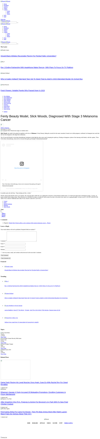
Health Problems (8, 204)
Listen (8, 11)
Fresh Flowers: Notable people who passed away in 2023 (23, 90)
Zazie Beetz (7, 106)
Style (5, 15)
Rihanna (6, 205)
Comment (3, 241)
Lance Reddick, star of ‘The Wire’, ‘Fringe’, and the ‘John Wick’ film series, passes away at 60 (32, 310)
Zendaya (6, 104)
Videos (5, 8)
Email (2, 246)
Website (3, 249)
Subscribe (3, 19)
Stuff (5, 16)
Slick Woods (7, 207)
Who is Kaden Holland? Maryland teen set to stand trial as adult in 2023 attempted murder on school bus (42, 79)
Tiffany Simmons (5, 127)
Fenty (5, 202)
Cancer (5, 201)
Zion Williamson (8, 97)
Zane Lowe (6, 107)
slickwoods (18, 188)
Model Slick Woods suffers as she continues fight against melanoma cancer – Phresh (29, 223)
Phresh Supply (68, 423)
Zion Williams (7, 99)
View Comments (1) (5, 258)
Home (5, 4)
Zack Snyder (7, 109)
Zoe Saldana (7, 96)
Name (3, 243)
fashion (5, 111)
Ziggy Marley (7, 100)
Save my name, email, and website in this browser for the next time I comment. (21, 252)
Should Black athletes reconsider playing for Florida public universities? (28, 56)
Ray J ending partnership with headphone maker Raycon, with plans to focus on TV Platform (37, 67)
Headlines (6, 5)
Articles (6, 6)
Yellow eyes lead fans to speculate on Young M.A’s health (22, 322)
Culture (5, 9)
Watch (8, 14)
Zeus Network (7, 103)
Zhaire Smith (7, 102)
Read (8, 12)
